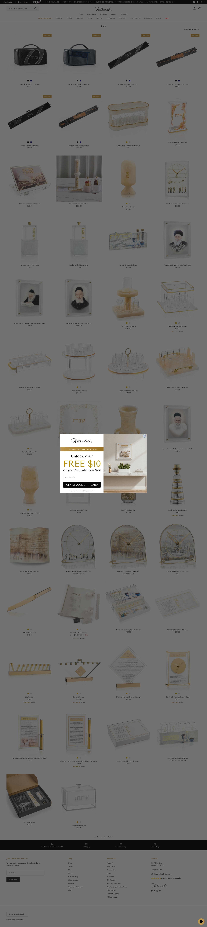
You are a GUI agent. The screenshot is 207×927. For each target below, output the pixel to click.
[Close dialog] (144, 436)
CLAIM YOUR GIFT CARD (82, 484)
